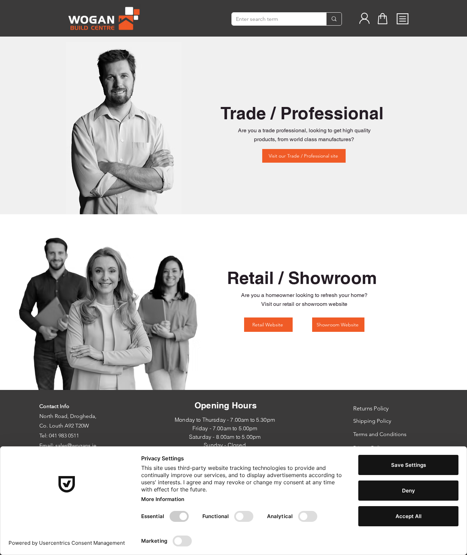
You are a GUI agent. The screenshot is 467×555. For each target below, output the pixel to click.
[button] (402, 19)
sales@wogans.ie (75, 445)
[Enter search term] (334, 19)
